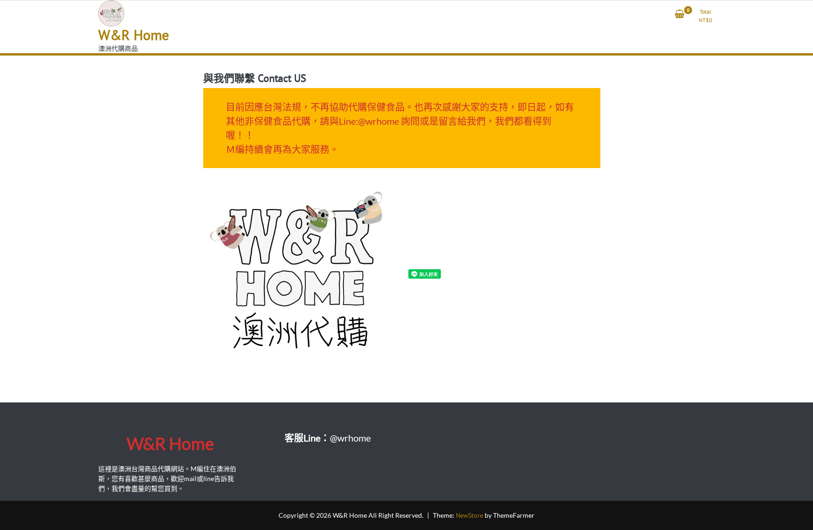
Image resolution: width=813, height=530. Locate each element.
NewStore (469, 515)
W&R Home (133, 34)
